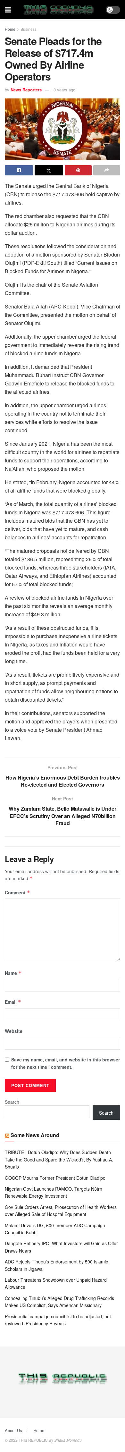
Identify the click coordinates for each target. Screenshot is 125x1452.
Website (13, 1031)
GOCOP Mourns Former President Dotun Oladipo (55, 1178)
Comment (17, 892)
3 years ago (64, 90)
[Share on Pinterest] (78, 170)
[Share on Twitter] (49, 170)
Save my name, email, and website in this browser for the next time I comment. (65, 1063)
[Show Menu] (8, 9)
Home (10, 29)
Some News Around (35, 1135)
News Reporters (26, 90)
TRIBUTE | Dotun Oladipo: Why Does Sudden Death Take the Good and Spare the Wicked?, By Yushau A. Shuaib (59, 1159)
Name (13, 973)
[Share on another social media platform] (106, 170)
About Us (13, 1430)
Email (13, 1002)
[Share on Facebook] (19, 170)
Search (12, 1102)
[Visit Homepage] (58, 9)
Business (29, 29)
